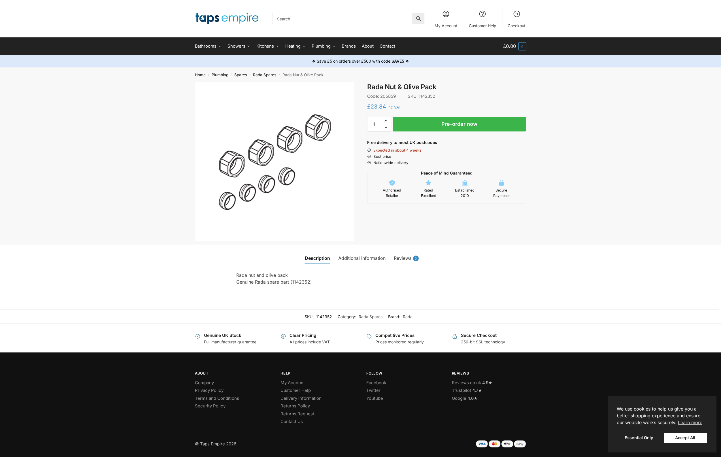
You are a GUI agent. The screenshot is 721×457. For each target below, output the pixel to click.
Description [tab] (317, 258)
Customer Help (482, 25)
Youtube (374, 398)
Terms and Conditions (217, 398)
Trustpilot (461, 390)
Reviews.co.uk (466, 382)
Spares (240, 75)
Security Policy (210, 406)
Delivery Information (301, 398)
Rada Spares (264, 75)
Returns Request (297, 413)
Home (200, 75)
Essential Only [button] (639, 437)
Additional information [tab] (362, 258)
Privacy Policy (209, 390)
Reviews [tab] (405, 258)
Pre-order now (459, 124)
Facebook (376, 382)
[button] (514, 46)
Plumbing (220, 75)
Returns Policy (295, 406)
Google (459, 398)
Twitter (373, 390)
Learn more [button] (690, 422)
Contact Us (291, 421)
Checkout (517, 25)
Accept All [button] (685, 437)
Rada (407, 316)
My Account (446, 25)
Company (204, 382)
